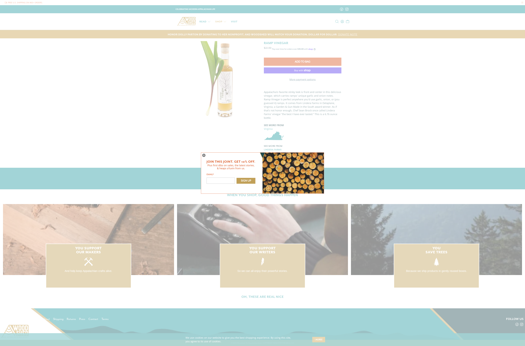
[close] (203, 155)
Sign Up (246, 180)
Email (210, 174)
